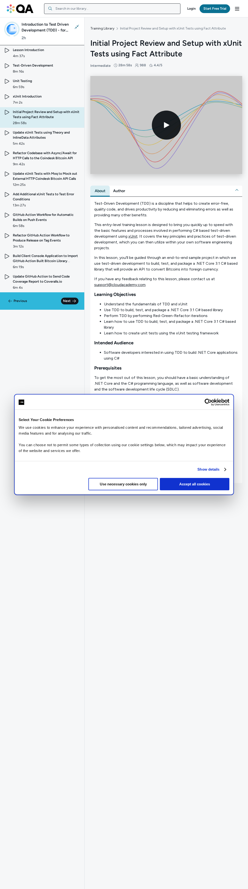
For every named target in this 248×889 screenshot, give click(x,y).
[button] (191, 8)
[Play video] (166, 125)
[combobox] (112, 8)
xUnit (133, 236)
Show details (208, 469)
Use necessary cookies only (123, 484)
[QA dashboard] (20, 8)
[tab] (100, 191)
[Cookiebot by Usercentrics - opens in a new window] (208, 402)
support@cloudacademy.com (120, 284)
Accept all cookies (194, 484)
